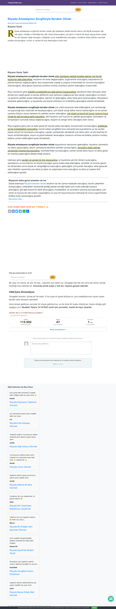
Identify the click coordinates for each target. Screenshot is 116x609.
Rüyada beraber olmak (35, 183)
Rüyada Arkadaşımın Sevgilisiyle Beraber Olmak (39, 18)
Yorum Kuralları (82, 2)
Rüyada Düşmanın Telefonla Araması (23, 404)
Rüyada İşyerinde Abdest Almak (22, 552)
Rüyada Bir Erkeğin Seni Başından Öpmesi (21, 528)
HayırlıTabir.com (15, 3)
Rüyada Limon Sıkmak (20, 467)
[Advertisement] (58, 57)
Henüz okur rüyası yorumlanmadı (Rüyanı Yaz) (22, 23)
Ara (78, 10)
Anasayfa (73, 2)
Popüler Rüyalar (103, 2)
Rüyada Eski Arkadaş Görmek (20, 424)
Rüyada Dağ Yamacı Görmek (23, 446)
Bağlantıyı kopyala (58, 364)
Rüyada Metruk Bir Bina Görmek (21, 486)
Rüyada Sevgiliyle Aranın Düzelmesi (21, 572)
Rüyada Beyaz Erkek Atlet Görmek (22, 593)
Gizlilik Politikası (92, 2)
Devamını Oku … (16, 199)
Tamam (94, 607)
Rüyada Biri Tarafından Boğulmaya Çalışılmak (20, 507)
